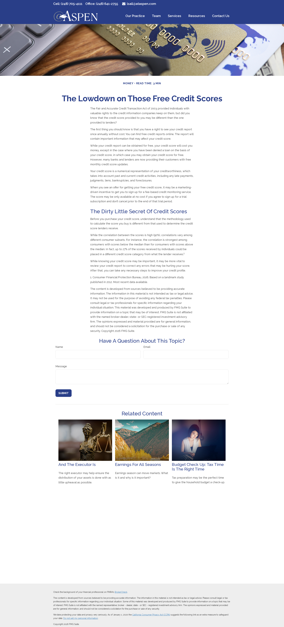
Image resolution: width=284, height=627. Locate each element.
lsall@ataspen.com (141, 4)
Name (59, 346)
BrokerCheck (121, 592)
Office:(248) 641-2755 (101, 4)
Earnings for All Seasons (138, 464)
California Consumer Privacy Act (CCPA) (151, 615)
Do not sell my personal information (80, 618)
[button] (135, 15)
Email (146, 346)
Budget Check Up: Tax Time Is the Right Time (198, 466)
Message (61, 366)
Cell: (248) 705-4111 (67, 4)
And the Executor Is (77, 464)
